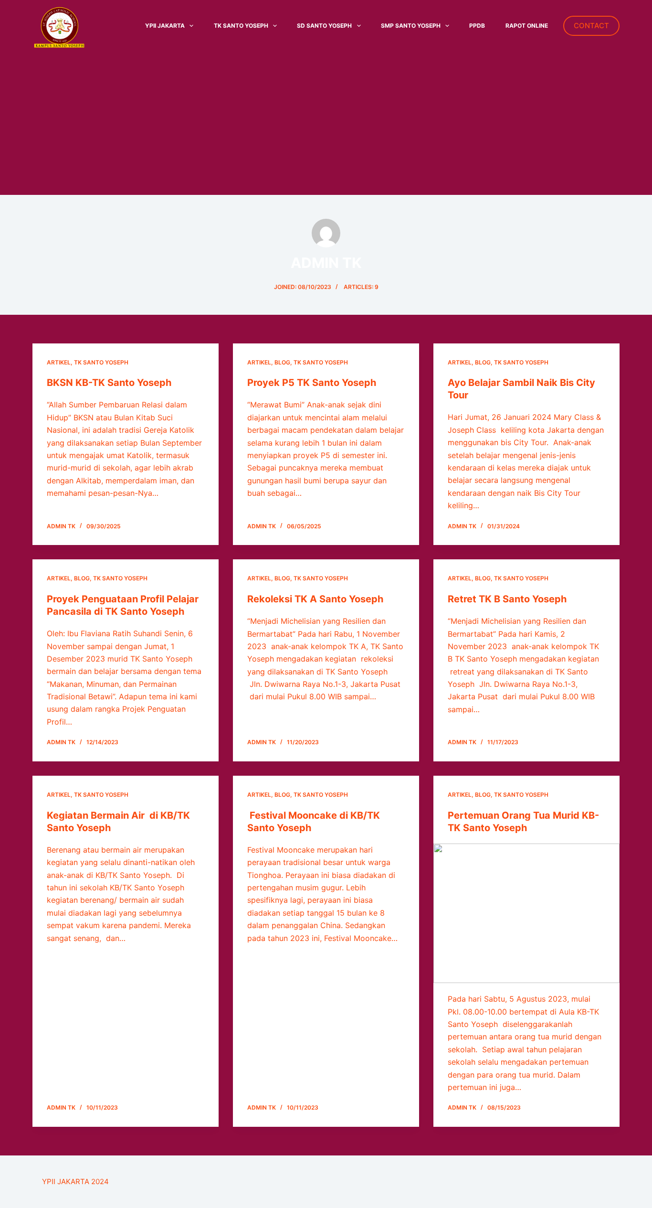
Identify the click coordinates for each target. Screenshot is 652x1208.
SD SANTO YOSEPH (324, 25)
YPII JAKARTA (165, 25)
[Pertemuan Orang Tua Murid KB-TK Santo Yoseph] (526, 913)
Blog (282, 362)
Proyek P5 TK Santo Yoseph (311, 382)
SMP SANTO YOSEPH (411, 25)
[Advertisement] (326, 123)
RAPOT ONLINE (526, 25)
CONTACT (591, 25)
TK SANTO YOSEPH (241, 25)
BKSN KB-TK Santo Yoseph (109, 382)
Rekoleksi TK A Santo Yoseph (315, 599)
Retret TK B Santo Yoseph (507, 599)
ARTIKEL (59, 362)
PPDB (477, 25)
